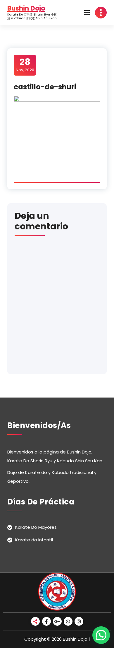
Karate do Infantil (34, 540)
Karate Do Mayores (36, 527)
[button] (101, 635)
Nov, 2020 (25, 65)
